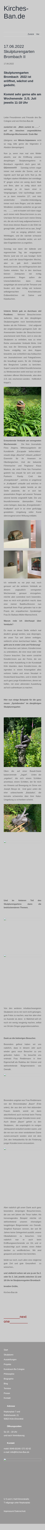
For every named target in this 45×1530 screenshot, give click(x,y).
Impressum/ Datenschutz (15, 1511)
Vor (37, 34)
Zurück (31, 34)
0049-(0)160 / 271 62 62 (20, 1449)
